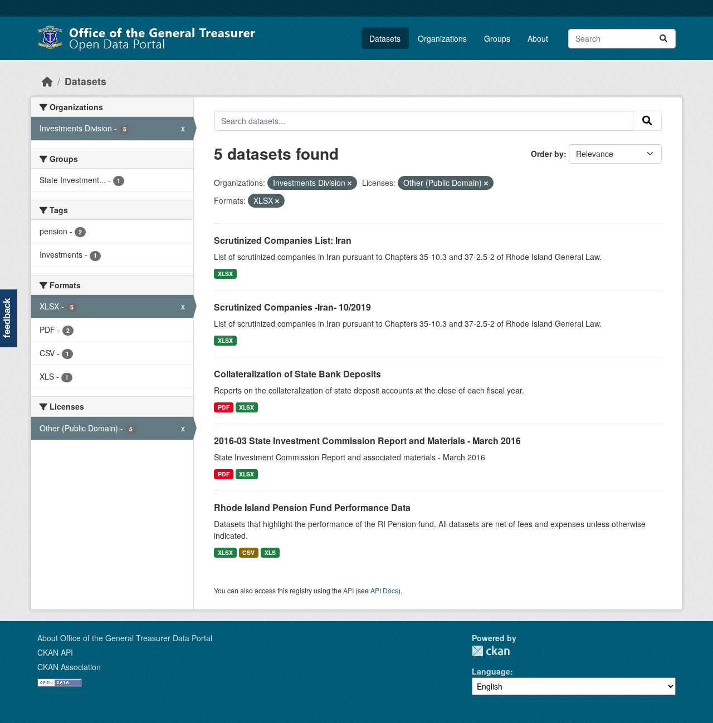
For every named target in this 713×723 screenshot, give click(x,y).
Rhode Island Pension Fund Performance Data (312, 507)
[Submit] (663, 38)
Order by (547, 153)
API (348, 590)
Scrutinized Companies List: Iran (282, 240)
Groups (497, 38)
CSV (248, 552)
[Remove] (349, 183)
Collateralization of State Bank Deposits (297, 373)
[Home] (47, 81)
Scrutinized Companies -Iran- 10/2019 (292, 307)
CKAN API (55, 652)
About (538, 38)
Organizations (442, 38)
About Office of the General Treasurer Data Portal (124, 637)
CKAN (491, 651)
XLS (270, 552)
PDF (223, 407)
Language (491, 671)
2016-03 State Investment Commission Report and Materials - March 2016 (367, 440)
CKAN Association (69, 666)
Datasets (385, 38)
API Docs (384, 590)
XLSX (225, 273)
